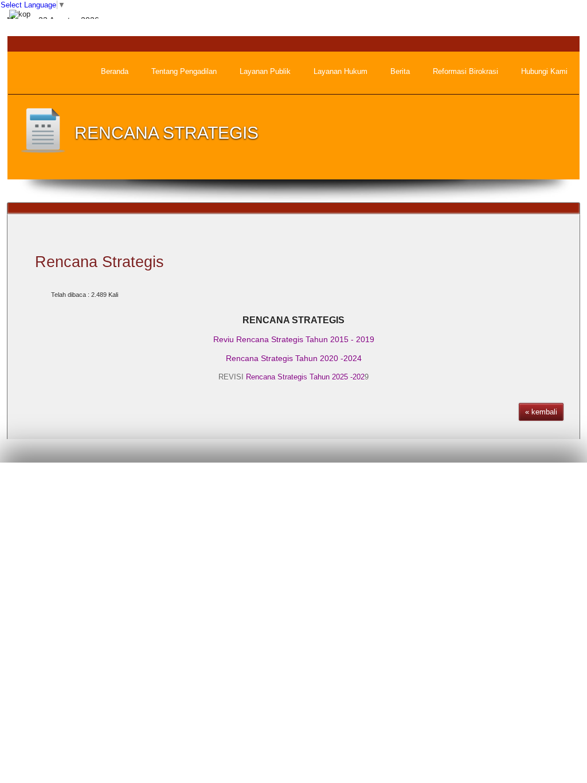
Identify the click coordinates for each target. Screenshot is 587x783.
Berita (360, 485)
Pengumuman (410, 485)
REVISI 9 (293, 377)
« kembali (541, 412)
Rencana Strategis (99, 262)
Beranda (320, 485)
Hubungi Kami (548, 485)
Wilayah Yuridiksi (479, 485)
